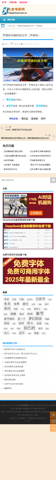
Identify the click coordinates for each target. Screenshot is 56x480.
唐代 (25, 304)
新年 (22, 314)
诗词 (14, 333)
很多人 (37, 308)
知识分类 (23, 2)
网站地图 (18, 408)
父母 (14, 323)
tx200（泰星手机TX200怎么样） (19, 129)
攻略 (13, 313)
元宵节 (40, 298)
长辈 (43, 333)
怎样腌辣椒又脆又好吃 (13, 151)
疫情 (21, 323)
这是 (29, 333)
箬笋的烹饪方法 (10, 169)
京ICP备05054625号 (37, 408)
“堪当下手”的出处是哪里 (40, 164)
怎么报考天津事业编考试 (40, 151)
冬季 (16, 304)
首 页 (4, 2)
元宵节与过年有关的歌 (13, 383)
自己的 (29, 327)
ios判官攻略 (9, 160)
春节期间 (9, 319)
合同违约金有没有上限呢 (14, 375)
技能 (5, 314)
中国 (14, 299)
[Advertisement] (28, 452)
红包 (5, 328)
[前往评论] (53, 421)
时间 (30, 314)
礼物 (46, 323)
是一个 (21, 319)
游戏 (6, 323)
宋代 (7, 308)
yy (9, 44)
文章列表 (13, 2)
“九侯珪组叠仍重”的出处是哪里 (16, 155)
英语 (40, 328)
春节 (40, 313)
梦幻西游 (35, 318)
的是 (39, 323)
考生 (12, 329)
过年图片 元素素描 (11, 164)
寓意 (16, 308)
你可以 (29, 299)
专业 (6, 299)
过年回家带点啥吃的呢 (13, 366)
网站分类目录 (43, 405)
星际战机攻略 (10, 379)
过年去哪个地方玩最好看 (40, 169)
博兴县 (9, 99)
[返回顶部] (53, 428)
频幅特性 (8, 388)
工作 (22, 309)
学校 (40, 304)
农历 (49, 299)
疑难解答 (26, 408)
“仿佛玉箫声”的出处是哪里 (15, 362)
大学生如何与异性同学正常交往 (42, 155)
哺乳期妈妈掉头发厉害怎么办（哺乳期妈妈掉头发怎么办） (26, 138)
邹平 (10, 105)
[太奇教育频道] (28, 10)
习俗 (21, 299)
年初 (29, 309)
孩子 (47, 304)
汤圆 (47, 318)
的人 (30, 323)
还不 (22, 333)
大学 (33, 304)
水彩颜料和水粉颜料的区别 (15, 357)
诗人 (6, 333)
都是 (36, 333)
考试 (18, 328)
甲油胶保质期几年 (37, 160)
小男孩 (28, 421)
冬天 (7, 303)
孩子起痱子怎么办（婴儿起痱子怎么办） (21, 353)
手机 (45, 309)
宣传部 (39, 105)
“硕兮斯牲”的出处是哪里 (14, 370)
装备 (47, 328)
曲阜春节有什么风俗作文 (14, 349)
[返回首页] (53, 415)
